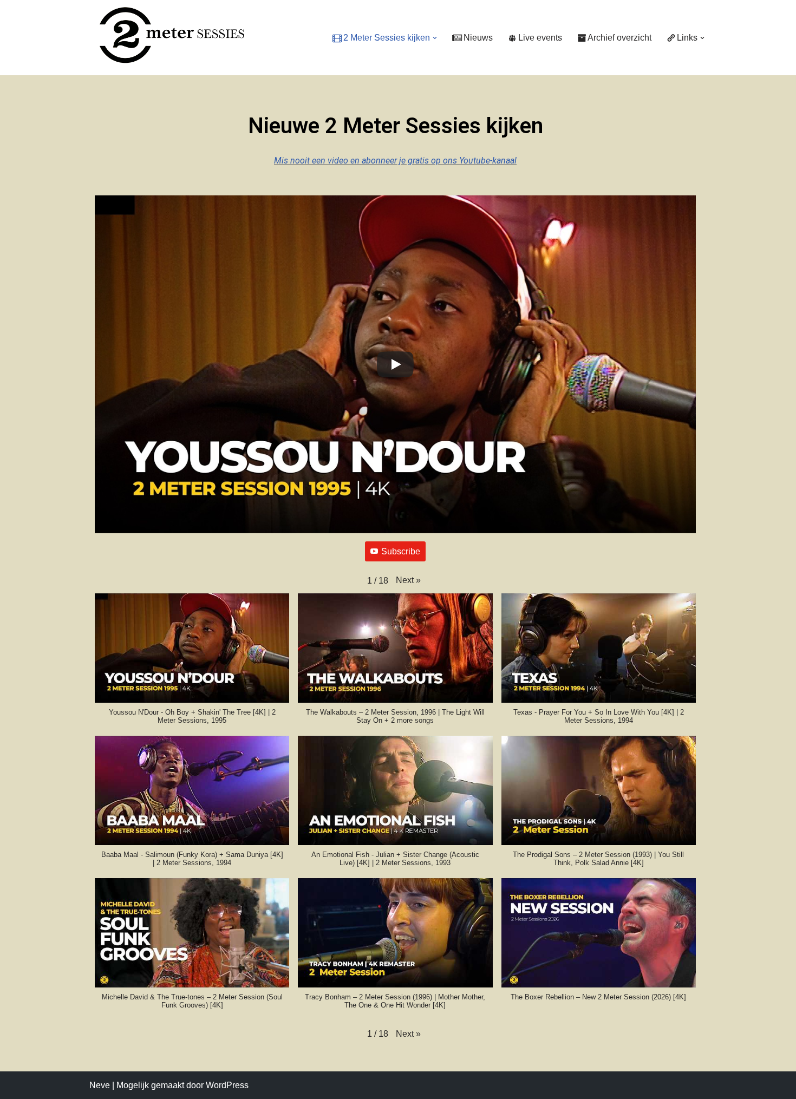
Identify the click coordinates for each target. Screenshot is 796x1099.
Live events (540, 37)
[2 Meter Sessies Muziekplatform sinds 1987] (166, 35)
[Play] (395, 364)
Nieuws (478, 37)
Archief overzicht (619, 37)
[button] (435, 38)
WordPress (227, 1085)
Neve (99, 1085)
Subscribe (400, 551)
